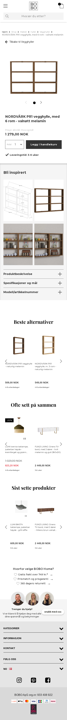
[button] (26, 102)
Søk (7, 16)
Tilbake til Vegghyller (21, 41)
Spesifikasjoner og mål (20, 283)
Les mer (50, 574)
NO (5, 669)
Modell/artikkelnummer (20, 292)
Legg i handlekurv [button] (44, 144)
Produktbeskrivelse (17, 274)
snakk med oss (52, 611)
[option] (33, 78)
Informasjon (12, 638)
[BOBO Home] (33, 6)
